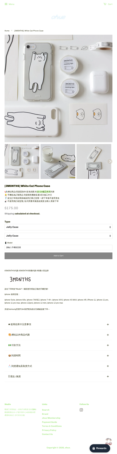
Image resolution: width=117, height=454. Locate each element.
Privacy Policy (49, 430)
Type (7, 221)
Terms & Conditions (52, 426)
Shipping (9, 213)
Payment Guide (49, 422)
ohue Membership (51, 418)
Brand (45, 414)
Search (45, 410)
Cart (110, 4)
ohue (67, 447)
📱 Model (8, 243)
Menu (11, 4)
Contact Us (47, 434)
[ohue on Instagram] (81, 410)
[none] (22, 161)
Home (7, 31)
